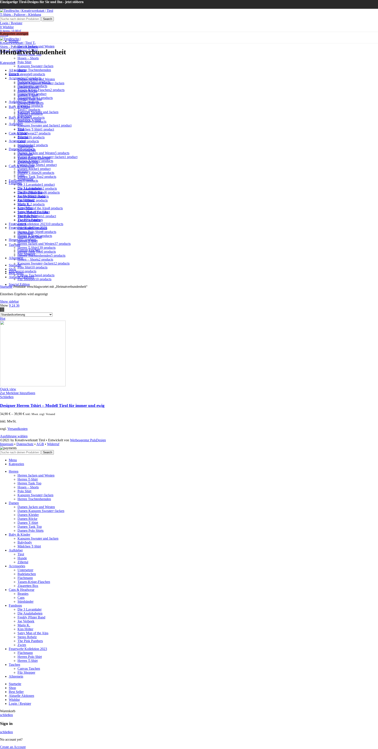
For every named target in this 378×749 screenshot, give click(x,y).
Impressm (6, 444)
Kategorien (7, 63)
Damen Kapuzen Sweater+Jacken (41, 511)
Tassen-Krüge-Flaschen (34, 582)
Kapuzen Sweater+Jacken (35, 66)
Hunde (22, 558)
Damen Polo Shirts (31, 530)
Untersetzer (25, 570)
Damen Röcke (27, 519)
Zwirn (22, 645)
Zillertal (23, 562)
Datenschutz (24, 444)
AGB (40, 444)
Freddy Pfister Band (31, 617)
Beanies (23, 593)
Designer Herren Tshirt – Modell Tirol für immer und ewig (52, 405)
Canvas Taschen (29, 668)
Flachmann (25, 578)
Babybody (25, 542)
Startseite (6, 286)
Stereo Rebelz (27, 637)
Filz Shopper (26, 672)
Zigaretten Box (28, 586)
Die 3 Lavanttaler (30, 609)
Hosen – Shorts (28, 58)
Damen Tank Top (30, 526)
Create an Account (13, 747)
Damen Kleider (28, 515)
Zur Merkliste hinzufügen (17, 393)
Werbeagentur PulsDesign (88, 440)
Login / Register (20, 703)
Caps (21, 597)
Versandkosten (17, 429)
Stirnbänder (25, 601)
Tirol (21, 554)
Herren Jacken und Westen (36, 46)
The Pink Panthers (30, 641)
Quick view (8, 389)
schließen (6, 715)
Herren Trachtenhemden (34, 70)
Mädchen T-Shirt (29, 546)
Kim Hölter (25, 629)
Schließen (7, 397)
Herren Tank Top (29, 483)
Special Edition (19, 284)
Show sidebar (9, 301)
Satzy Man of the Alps (33, 633)
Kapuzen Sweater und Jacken (38, 538)
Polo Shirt (24, 62)
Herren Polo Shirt (30, 657)
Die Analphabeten (30, 613)
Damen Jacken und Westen (36, 507)
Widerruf (53, 444)
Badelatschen (27, 574)
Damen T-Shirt (28, 523)
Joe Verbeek (26, 621)
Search (47, 19)
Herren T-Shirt (28, 479)
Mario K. (24, 625)
